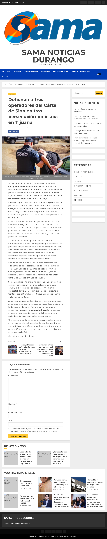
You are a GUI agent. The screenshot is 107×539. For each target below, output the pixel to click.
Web (10, 421)
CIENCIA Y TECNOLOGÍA (81, 72)
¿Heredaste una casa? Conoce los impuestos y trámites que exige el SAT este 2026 (60, 458)
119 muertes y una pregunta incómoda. (26, 483)
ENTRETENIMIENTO (61, 72)
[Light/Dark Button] (99, 74)
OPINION (5, 77)
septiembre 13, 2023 (24, 127)
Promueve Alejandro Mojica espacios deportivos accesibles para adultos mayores (86, 140)
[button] (53, 28)
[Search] (103, 74)
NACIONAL (17, 72)
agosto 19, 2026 (26, 488)
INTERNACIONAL (31, 72)
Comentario (13, 376)
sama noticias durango (53, 56)
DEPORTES (45, 72)
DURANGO (6, 72)
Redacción (13, 127)
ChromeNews (61, 537)
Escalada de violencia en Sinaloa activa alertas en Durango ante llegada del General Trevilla (27, 459)
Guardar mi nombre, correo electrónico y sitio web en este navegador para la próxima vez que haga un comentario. (35, 430)
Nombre (12, 404)
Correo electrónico (16, 412)
